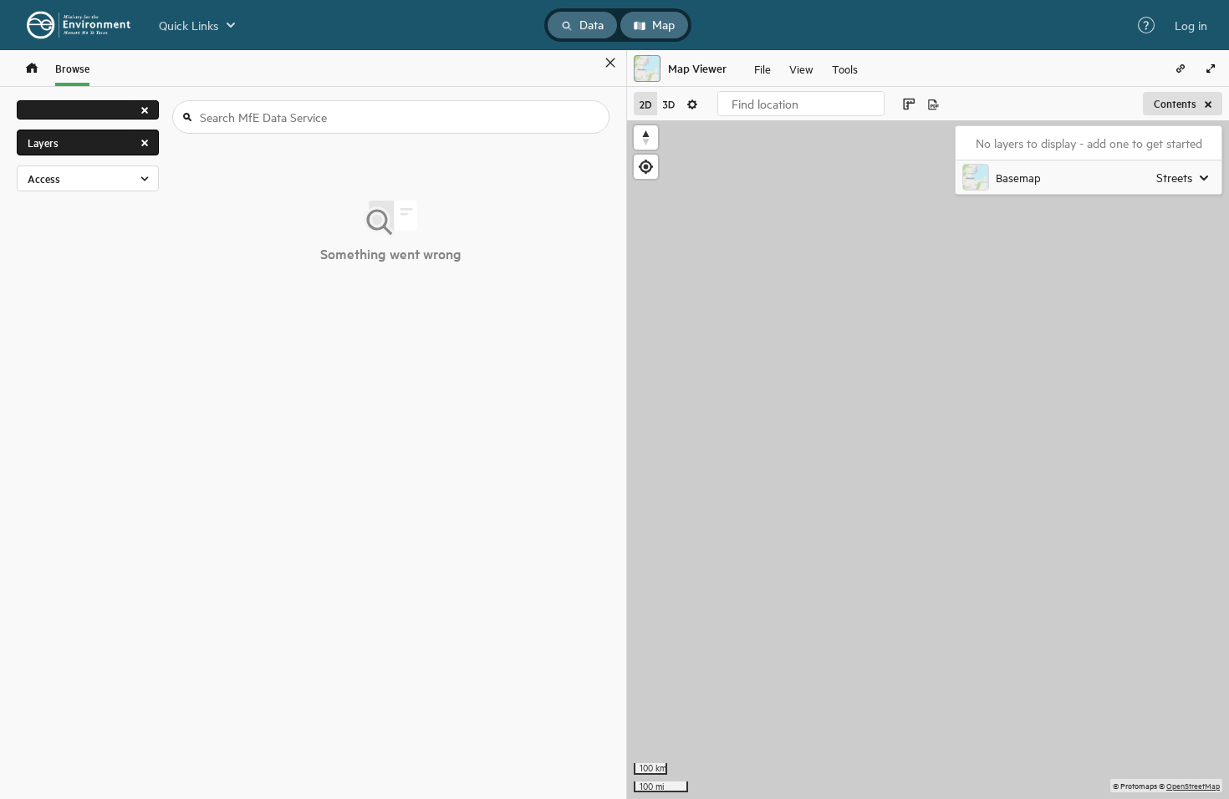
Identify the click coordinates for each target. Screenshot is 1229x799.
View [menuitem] (801, 68)
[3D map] (669, 103)
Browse (72, 68)
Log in (1191, 25)
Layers (43, 142)
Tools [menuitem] (845, 68)
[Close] (610, 63)
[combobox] (801, 103)
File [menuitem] (762, 68)
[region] (928, 459)
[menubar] (805, 68)
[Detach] (586, 63)
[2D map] (645, 103)
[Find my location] (646, 167)
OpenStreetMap (1193, 785)
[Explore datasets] (31, 68)
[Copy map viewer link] (1180, 68)
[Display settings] (692, 103)
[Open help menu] (1146, 25)
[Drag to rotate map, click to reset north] (646, 137)
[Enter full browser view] (1210, 68)
